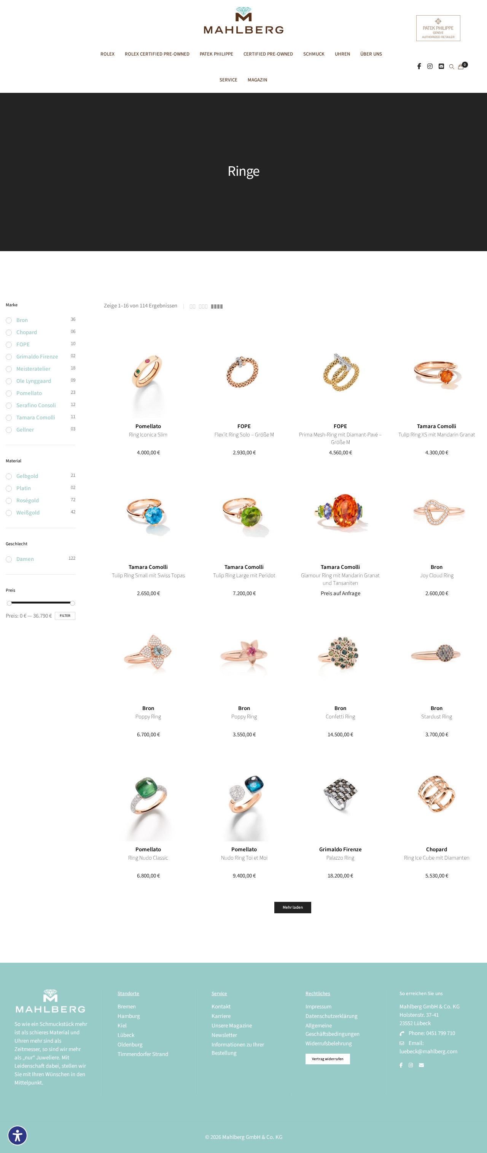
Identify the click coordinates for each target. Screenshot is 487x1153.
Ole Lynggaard (33, 381)
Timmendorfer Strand (143, 1054)
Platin (23, 488)
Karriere (221, 1016)
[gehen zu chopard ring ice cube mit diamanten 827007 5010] (436, 797)
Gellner (25, 430)
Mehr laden (293, 907)
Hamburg (129, 1016)
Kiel (122, 1026)
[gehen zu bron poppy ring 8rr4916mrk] (244, 656)
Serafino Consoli (36, 405)
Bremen (127, 1007)
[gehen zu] (451, 67)
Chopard (436, 850)
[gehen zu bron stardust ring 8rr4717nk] (436, 656)
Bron (436, 567)
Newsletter (224, 1035)
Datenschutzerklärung (332, 1016)
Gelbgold (27, 476)
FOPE (244, 426)
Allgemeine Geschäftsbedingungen (333, 1030)
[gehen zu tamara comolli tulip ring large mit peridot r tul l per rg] (244, 514)
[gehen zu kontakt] (441, 67)
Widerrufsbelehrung (329, 1044)
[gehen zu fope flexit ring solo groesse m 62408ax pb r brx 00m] (244, 374)
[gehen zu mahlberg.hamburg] (419, 67)
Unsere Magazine (232, 1026)
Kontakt (221, 1007)
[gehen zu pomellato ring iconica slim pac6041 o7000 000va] (148, 374)
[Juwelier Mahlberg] (243, 29)
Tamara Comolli (436, 426)
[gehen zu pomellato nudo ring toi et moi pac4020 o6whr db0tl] (244, 797)
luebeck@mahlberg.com (428, 1052)
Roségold (27, 501)
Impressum (318, 1007)
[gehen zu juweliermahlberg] (430, 67)
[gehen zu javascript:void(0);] (192, 306)
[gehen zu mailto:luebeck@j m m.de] (421, 1065)
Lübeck (126, 1035)
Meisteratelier (33, 369)
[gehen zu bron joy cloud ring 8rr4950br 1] (436, 514)
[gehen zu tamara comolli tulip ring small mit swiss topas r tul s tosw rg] (148, 514)
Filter (65, 615)
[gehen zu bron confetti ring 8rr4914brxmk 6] (340, 656)
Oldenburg (130, 1045)
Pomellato (148, 426)
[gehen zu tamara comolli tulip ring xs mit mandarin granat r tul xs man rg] (436, 374)
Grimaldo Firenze (340, 850)
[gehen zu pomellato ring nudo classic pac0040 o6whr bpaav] (148, 797)
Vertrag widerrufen (328, 1059)
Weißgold (28, 513)
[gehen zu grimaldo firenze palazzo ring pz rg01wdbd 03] (340, 797)
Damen (25, 559)
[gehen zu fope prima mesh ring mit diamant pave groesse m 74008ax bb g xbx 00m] (340, 374)
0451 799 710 (440, 1033)
